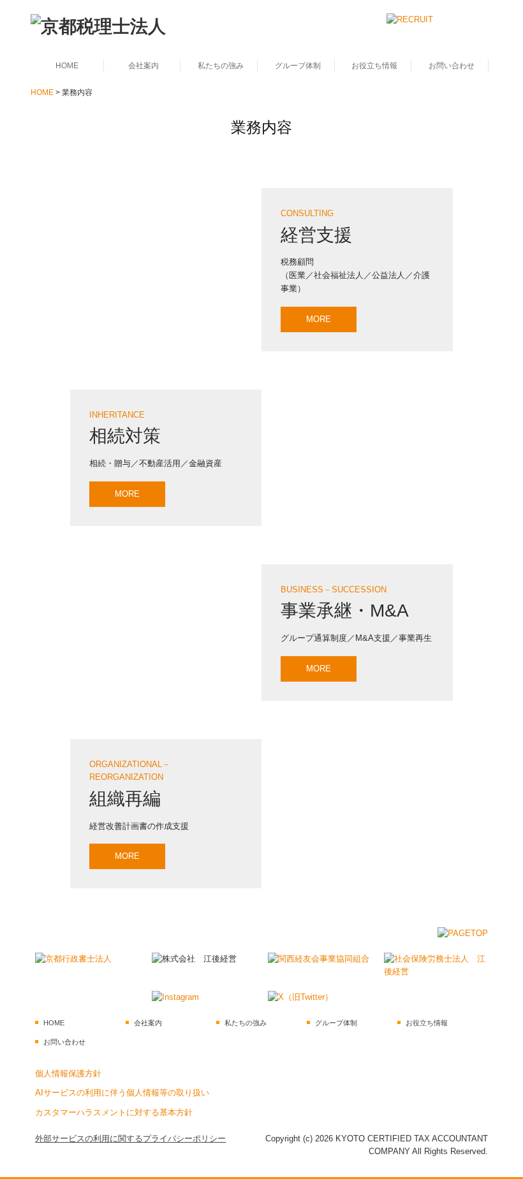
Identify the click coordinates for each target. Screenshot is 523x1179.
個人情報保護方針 (68, 1073)
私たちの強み (221, 65)
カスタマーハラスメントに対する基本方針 (114, 1113)
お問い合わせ (452, 65)
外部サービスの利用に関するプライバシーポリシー (130, 1138)
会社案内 (143, 65)
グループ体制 (298, 65)
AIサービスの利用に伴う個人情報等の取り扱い (122, 1093)
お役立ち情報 (374, 65)
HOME (66, 65)
